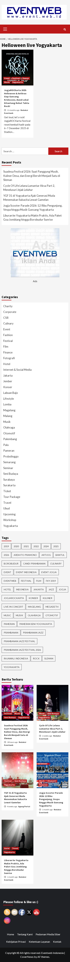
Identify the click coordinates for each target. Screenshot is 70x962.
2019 (6, 546)
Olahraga (9, 427)
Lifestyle (8, 398)
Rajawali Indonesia (16, 658)
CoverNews (27, 956)
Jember (7, 381)
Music (7, 615)
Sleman (48, 658)
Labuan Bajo (10, 392)
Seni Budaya (10, 473)
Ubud (6, 508)
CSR (5, 317)
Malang (7, 416)
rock (36, 658)
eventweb (10, 580)
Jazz (51, 589)
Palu (6, 445)
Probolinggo (11, 456)
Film (5, 346)
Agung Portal (24, 806)
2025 (56, 546)
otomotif (51, 615)
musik (19, 615)
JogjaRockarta (14, 598)
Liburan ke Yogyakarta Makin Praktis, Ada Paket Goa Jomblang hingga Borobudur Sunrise (32, 217)
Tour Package (11, 497)
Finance (8, 352)
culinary (56, 563)
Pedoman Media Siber (48, 934)
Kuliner (47, 598)
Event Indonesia (26, 572)
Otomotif (9, 433)
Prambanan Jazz (33, 632)
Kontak (57, 941)
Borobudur (11, 563)
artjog (46, 555)
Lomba (7, 404)
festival (26, 580)
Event (7, 78)
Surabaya (9, 479)
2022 (36, 546)
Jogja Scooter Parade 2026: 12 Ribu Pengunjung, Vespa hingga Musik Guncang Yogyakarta (32, 207)
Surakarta (9, 485)
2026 (6, 555)
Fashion (8, 335)
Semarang (9, 462)
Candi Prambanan (34, 563)
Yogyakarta (17, 82)
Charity (8, 306)
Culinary (8, 323)
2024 (46, 546)
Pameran (8, 450)
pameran (9, 624)
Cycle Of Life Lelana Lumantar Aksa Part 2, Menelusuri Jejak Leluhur (29, 188)
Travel (7, 502)
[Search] (65, 29)
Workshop (9, 520)
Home (10, 934)
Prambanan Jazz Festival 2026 (22, 649)
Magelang (9, 410)
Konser (26, 78)
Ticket (7, 491)
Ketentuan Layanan (39, 941)
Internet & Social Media (17, 369)
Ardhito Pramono (25, 555)
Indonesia (22, 589)
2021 (26, 546)
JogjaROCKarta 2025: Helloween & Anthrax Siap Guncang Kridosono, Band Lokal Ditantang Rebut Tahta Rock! (16, 98)
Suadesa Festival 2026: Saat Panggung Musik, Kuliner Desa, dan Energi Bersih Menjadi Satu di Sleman (31, 176)
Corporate (9, 312)
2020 (16, 546)
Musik (7, 82)
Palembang (10, 439)
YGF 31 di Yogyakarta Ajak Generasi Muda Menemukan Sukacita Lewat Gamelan (29, 198)
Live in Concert (13, 606)
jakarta (38, 589)
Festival (16, 78)
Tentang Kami (25, 934)
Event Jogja (49, 572)
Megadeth (52, 606)
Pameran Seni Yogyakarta (35, 624)
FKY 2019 (51, 580)
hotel (7, 589)
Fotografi (9, 358)
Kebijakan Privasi (16, 941)
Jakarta (8, 375)
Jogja (62, 589)
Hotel (6, 364)
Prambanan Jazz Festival (19, 641)
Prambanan (11, 632)
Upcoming (9, 514)
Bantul (60, 555)
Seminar (8, 468)
